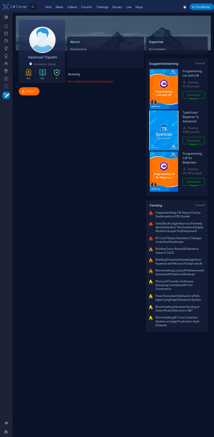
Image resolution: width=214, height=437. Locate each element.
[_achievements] (7, 56)
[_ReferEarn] (7, 70)
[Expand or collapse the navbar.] (6, 17)
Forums (86, 7)
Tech (48, 7)
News (59, 7)
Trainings (102, 7)
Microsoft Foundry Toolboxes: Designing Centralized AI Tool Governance (174, 285)
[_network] (7, 63)
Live (128, 7)
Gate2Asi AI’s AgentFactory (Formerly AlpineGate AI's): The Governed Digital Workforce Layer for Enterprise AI (179, 227)
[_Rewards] (7, 78)
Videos (72, 7)
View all (200, 63)
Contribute (202, 7)
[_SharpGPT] (7, 86)
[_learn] (7, 48)
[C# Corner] (6, 6)
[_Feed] (7, 25)
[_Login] (6, 431)
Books (117, 7)
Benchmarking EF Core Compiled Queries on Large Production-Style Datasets (177, 321)
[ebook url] (163, 89)
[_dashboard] (7, 33)
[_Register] (7, 423)
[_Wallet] (7, 40)
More (139, 7)
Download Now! (193, 96)
